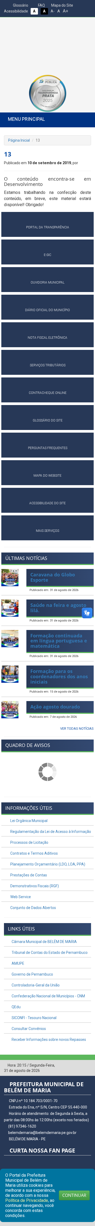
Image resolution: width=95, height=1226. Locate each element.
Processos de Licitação (29, 842)
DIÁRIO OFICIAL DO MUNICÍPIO (47, 310)
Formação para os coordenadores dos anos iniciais (59, 676)
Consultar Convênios (28, 1029)
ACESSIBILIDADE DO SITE (47, 503)
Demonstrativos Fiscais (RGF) (34, 886)
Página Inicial (19, 140)
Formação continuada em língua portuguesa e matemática (58, 640)
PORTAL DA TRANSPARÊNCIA (47, 227)
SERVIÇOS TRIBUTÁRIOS (47, 365)
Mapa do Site (61, 5)
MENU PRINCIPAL (26, 119)
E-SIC (47, 255)
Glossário (20, 5)
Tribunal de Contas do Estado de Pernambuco (49, 952)
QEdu (16, 1007)
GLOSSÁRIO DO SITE (48, 420)
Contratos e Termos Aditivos (34, 853)
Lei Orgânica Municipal (29, 821)
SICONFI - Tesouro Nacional (33, 1018)
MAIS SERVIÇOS (47, 531)
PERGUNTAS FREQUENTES (47, 448)
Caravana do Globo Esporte (52, 577)
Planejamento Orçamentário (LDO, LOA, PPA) (47, 864)
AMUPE (17, 963)
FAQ (41, 5)
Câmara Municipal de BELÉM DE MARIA (44, 942)
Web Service (20, 897)
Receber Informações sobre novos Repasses (48, 1039)
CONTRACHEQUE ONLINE (47, 393)
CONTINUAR (74, 1195)
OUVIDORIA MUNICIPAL (47, 282)
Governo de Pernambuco (32, 974)
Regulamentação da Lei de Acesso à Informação (50, 831)
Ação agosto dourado (55, 706)
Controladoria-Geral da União (35, 985)
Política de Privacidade (26, 1200)
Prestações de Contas (28, 875)
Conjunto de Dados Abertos (33, 908)
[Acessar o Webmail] (79, 1065)
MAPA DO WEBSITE (47, 475)
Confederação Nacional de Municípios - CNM (48, 996)
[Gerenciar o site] (87, 1065)
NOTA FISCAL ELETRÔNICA (47, 338)
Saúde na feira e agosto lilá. (58, 608)
